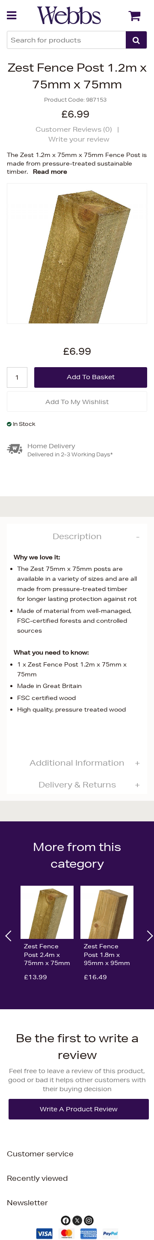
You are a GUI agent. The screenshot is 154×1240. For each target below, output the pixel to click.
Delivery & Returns (77, 784)
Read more (50, 171)
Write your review (79, 139)
